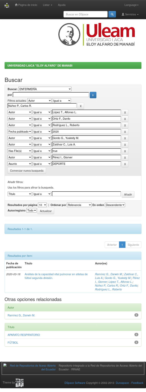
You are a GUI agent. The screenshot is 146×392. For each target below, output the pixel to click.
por (10, 95)
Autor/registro (17, 210)
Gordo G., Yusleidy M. (118, 278)
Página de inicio (27, 5)
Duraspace (122, 383)
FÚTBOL (13, 342)
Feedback (137, 383)
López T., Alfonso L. (121, 282)
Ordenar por (58, 205)
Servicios (130, 14)
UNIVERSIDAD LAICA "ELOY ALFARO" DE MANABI (39, 65)
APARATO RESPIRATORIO (24, 335)
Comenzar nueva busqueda (27, 170)
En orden (98, 205)
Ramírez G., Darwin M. (109, 274)
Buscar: (13, 89)
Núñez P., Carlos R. (106, 285)
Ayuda (62, 5)
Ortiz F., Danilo (129, 285)
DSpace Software (74, 383)
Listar (46, 5)
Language (131, 5)
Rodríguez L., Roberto (108, 289)
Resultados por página (22, 205)
